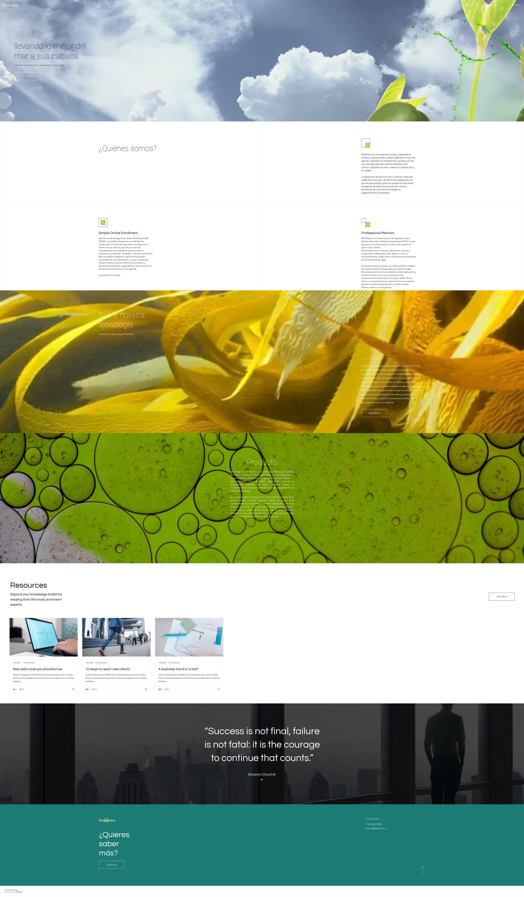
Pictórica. (19, 892)
